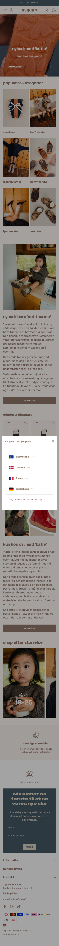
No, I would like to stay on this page (26, 499)
